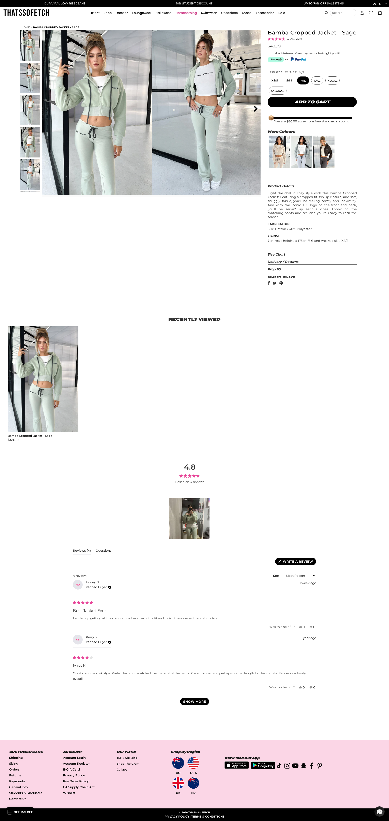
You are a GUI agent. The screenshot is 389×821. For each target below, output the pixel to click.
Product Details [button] (281, 186)
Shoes (246, 13)
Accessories (264, 13)
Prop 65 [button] (274, 269)
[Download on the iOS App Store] (236, 768)
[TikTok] (279, 766)
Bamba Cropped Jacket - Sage (56, 27)
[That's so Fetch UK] (178, 783)
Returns (15, 775)
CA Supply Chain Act (79, 787)
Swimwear (209, 13)
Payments (17, 781)
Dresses (122, 13)
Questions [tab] (103, 551)
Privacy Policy (74, 775)
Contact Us (17, 799)
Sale (281, 13)
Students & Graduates (25, 793)
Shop (108, 13)
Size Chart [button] (276, 254)
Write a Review (299, 562)
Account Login (74, 758)
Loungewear (142, 13)
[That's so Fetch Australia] (178, 763)
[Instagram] (287, 766)
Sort (276, 576)
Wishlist (69, 793)
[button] (362, 12)
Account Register (76, 763)
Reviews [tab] (82, 551)
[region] (189, 518)
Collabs (122, 769)
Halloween (164, 13)
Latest (95, 13)
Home (25, 27)
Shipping (16, 758)
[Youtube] (295, 766)
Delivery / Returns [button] (283, 262)
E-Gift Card (71, 769)
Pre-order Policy (76, 781)
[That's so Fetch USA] (193, 763)
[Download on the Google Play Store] (263, 768)
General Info (18, 787)
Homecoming (186, 13)
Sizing (13, 763)
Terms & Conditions (207, 816)
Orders (14, 769)
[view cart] (380, 13)
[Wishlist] (371, 12)
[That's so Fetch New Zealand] (193, 783)
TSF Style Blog (127, 758)
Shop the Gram (128, 763)
